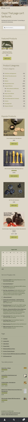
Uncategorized (8, 103)
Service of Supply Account (9, 351)
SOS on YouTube (6, 316)
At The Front (6, 286)
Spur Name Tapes (7, 320)
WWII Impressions (7, 326)
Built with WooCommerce (12, 414)
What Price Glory (7, 324)
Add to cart (7, 58)
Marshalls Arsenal (7, 305)
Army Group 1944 (7, 279)
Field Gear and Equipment (10, 73)
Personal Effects (8, 96)
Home (4, 8)
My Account (4, 420)
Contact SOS (6, 341)
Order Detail (6, 343)
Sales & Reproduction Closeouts (12, 98)
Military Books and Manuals (13, 88)
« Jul (2, 269)
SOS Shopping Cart (7, 356)
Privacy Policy (6, 346)
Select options (14, 176)
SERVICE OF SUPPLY (9, 3)
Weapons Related (9, 106)
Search (14, 420)
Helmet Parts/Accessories (10, 76)
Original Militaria (8, 86)
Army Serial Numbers (8, 283)
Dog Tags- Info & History (8, 290)
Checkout (5, 338)
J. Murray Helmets (7, 297)
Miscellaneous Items (9, 83)
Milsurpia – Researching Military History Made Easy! (14, 309)
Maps (6, 78)
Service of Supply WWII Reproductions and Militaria (14, 353)
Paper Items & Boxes (9, 93)
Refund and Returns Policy (9, 348)
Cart (21, 419)
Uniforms (9, 91)
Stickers (6, 101)
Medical (6, 81)
